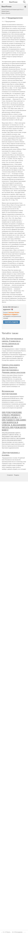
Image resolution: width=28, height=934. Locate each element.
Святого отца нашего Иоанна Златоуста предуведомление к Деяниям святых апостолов (13, 368)
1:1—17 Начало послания (9, 932)
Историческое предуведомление (9, 392)
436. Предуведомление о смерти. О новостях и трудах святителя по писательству (12, 342)
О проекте (10, 475)
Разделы (16, 475)
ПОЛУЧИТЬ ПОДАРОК (11, 322)
